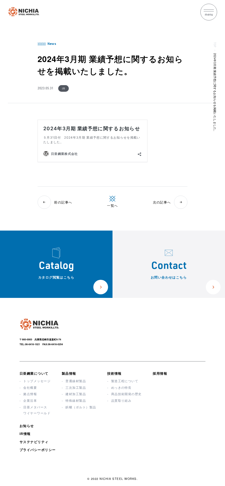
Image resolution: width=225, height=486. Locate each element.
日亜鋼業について (34, 373)
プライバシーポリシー (38, 449)
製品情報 (69, 373)
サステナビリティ (34, 442)
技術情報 (114, 373)
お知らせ (27, 426)
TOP (214, 44)
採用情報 (160, 373)
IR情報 (25, 433)
